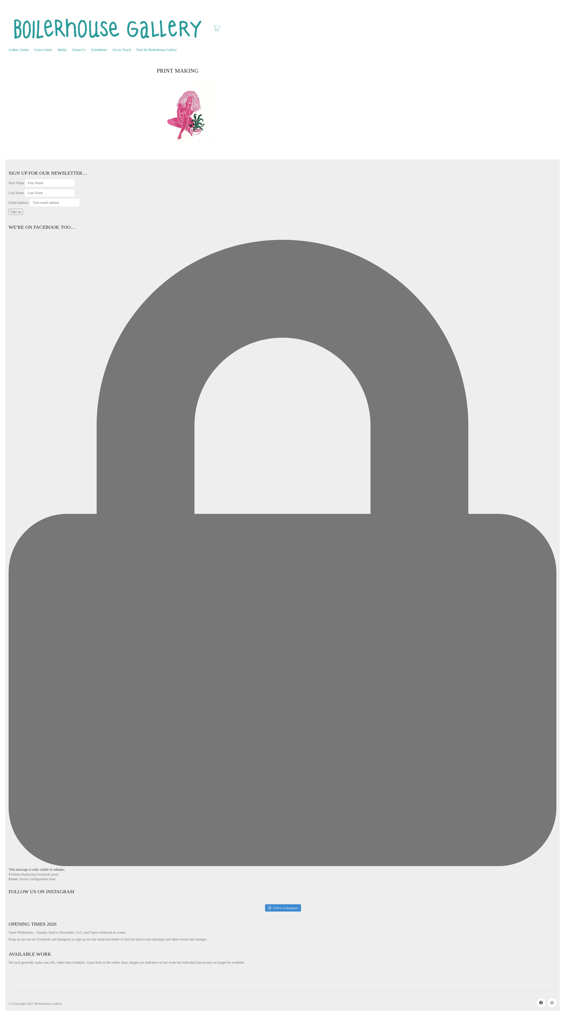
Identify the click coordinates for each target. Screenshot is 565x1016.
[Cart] (217, 28)
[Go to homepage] (108, 28)
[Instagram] (552, 1002)
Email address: (19, 202)
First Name (16, 183)
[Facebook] (541, 1002)
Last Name (16, 193)
